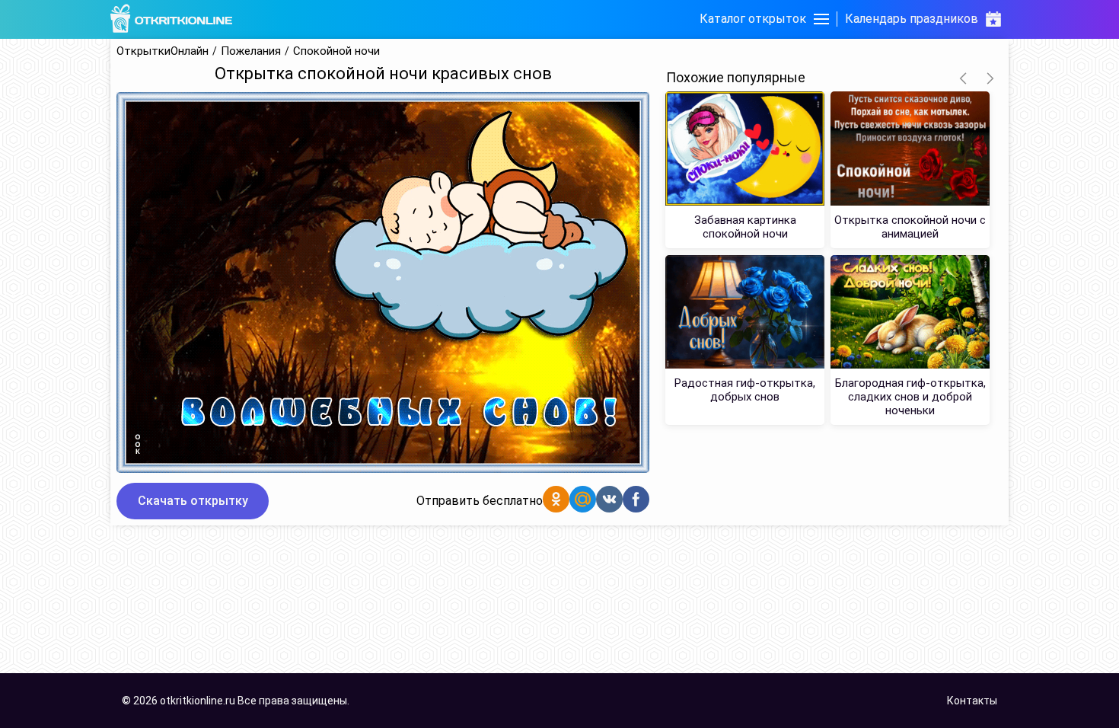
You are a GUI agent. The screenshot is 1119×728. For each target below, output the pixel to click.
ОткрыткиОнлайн (162, 51)
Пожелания (251, 51)
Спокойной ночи (336, 51)
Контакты (972, 700)
